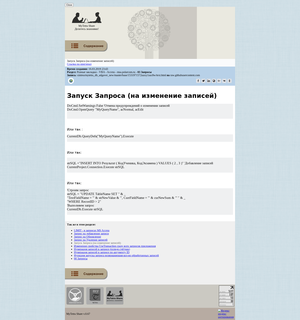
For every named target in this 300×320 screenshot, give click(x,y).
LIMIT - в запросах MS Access (91, 230)
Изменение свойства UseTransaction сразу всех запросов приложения (115, 246)
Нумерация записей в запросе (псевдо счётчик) (102, 249)
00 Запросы (81, 258)
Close (69, 5)
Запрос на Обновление (87, 236)
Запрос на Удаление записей (90, 239)
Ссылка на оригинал (79, 64)
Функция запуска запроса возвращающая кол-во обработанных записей (116, 255)
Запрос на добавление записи (91, 233)
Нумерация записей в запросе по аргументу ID (102, 252)
